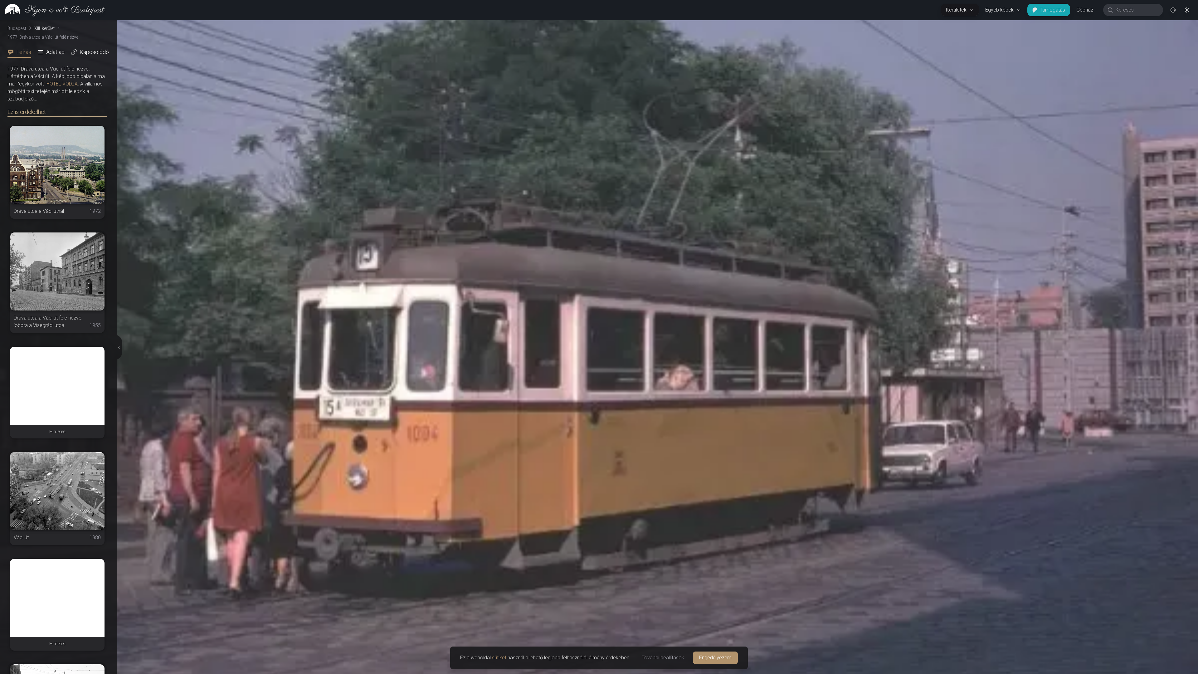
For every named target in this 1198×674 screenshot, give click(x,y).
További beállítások (663, 658)
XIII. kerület (44, 28)
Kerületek (956, 10)
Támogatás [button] (1052, 10)
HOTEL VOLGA (62, 84)
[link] (52, 9)
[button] (1173, 10)
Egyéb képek (999, 10)
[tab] (21, 52)
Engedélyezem (715, 658)
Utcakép (1128, 25)
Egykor (1088, 25)
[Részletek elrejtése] (118, 347)
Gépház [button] (1084, 10)
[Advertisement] (57, 386)
